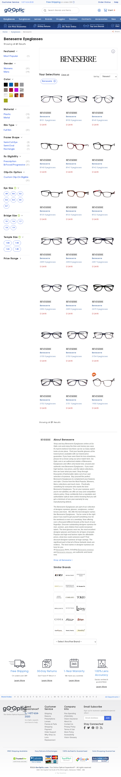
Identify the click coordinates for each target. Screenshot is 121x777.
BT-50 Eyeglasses (74, 120)
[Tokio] (81, 597)
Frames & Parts (51, 724)
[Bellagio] (81, 619)
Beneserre (27, 31)
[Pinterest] (93, 728)
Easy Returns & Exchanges (46, 751)
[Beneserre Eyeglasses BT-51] (51, 98)
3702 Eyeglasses (48, 404)
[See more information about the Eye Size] (15, 188)
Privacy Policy (69, 726)
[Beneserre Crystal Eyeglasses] (6, 95)
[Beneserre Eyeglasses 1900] (103, 382)
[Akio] (70, 619)
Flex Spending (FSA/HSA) (70, 714)
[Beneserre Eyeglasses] (11, 710)
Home (5, 31)
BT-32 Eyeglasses (100, 215)
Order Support (50, 732)
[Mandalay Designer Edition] (59, 586)
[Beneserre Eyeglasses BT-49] (103, 98)
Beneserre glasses (64, 552)
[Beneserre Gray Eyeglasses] (22, 85)
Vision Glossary (70, 737)
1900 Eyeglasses (100, 404)
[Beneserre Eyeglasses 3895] (77, 287)
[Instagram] (97, 728)
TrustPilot (66, 759)
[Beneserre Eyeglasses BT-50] (77, 98)
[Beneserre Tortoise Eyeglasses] (16, 95)
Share (117, 32)
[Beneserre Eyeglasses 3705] (51, 335)
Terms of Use (69, 729)
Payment (48, 729)
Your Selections (49, 74)
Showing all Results (49, 422)
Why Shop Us (50, 734)
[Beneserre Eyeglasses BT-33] (77, 193)
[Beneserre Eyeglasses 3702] (51, 382)
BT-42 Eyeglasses (100, 168)
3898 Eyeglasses (74, 262)
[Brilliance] (59, 608)
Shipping (48, 713)
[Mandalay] (81, 630)
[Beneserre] (113, 52)
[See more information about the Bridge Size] (19, 216)
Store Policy (69, 732)
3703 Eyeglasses (74, 356)
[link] (36, 759)
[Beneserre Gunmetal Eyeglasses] (6, 90)
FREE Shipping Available (17, 751)
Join (108, 718)
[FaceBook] (84, 728)
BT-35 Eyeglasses (48, 215)
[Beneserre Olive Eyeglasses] (6, 100)
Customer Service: (10, 2)
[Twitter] (88, 728)
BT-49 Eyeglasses (100, 120)
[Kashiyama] (59, 630)
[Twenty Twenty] (70, 630)
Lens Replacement (50, 738)
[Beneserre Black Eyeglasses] (6, 85)
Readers (73, 19)
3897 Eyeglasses (100, 262)
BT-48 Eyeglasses (48, 168)
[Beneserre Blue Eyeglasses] (11, 85)
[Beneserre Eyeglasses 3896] (51, 287)
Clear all (65, 75)
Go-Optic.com (42, 767)
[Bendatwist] (70, 575)
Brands (48, 19)
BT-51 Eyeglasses (48, 120)
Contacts (86, 19)
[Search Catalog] (45, 10)
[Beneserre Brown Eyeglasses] (16, 85)
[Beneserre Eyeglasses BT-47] (77, 146)
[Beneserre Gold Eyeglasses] (11, 95)
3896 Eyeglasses (48, 309)
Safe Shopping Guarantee (103, 751)
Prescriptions (50, 718)
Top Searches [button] (61, 773)
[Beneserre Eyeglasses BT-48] (51, 146)
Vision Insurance (71, 718)
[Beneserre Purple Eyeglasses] (16, 90)
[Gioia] (59, 619)
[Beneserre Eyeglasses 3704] (103, 335)
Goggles (60, 19)
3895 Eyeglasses (74, 309)
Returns (48, 716)
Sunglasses (24, 19)
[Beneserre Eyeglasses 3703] (77, 335)
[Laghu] (81, 608)
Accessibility (69, 734)
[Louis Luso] (70, 597)
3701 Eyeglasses (74, 404)
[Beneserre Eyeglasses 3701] (77, 382)
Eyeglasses (9, 19)
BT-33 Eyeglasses (74, 215)
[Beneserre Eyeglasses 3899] (51, 240)
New (114, 19)
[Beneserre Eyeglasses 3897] (103, 240)
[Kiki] (59, 575)
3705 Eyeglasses (48, 356)
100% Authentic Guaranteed (75, 751)
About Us (68, 721)
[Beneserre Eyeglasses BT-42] (103, 146)
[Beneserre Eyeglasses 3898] (77, 240)
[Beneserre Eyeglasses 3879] (103, 287)
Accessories (101, 19)
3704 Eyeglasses (100, 356)
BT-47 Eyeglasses (74, 168)
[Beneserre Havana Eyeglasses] (22, 95)
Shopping (48, 726)
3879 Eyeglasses (100, 309)
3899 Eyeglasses (48, 262)
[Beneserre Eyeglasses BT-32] (103, 193)
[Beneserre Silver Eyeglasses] (22, 90)
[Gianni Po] (81, 586)
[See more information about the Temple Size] (19, 237)
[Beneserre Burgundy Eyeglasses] (11, 90)
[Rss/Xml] (101, 728)
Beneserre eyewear (86, 550)
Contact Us (68, 724)
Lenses (37, 19)
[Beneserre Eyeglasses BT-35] (51, 193)
